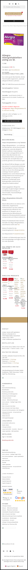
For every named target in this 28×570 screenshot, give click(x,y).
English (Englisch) (6, 483)
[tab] (8, 134)
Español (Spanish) (6, 481)
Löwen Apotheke (6, 464)
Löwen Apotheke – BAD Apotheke (10, 431)
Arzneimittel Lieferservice (8, 423)
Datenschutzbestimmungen (9, 396)
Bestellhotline (5, 389)
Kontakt (4, 462)
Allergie (10, 130)
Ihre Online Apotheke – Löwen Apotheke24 (12, 456)
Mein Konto (5, 404)
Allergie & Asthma (19, 230)
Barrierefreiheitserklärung (8, 387)
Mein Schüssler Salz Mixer (8, 406)
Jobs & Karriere (6, 460)
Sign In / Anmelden (7, 436)
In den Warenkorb (12, 121)
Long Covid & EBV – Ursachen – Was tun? (12, 429)
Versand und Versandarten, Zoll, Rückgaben (13, 410)
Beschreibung (8, 134)
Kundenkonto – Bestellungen (9, 518)
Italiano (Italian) (6, 479)
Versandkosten (15, 70)
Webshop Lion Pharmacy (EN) (9, 524)
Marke (11, 25)
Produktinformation (18, 234)
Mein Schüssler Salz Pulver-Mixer (10, 408)
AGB (3, 385)
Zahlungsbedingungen (8, 418)
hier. (18, 224)
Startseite (5, 25)
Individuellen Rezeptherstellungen (11, 512)
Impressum (5, 458)
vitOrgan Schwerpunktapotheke (10, 522)
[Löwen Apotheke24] (14, 16)
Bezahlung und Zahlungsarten (9, 394)
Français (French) (6, 477)
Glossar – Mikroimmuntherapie (10, 400)
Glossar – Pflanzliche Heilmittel (10, 510)
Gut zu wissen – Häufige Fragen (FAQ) (11, 402)
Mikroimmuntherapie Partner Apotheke (12, 516)
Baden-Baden (5, 425)
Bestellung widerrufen (7, 392)
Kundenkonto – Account (8, 520)
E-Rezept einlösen (6, 398)
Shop (8, 25)
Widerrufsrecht (6, 416)
